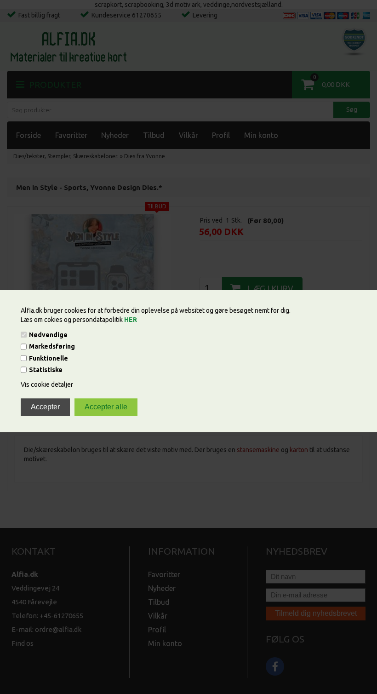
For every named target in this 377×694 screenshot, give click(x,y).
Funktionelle (48, 358)
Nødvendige (48, 334)
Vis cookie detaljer (47, 384)
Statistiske (46, 369)
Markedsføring (52, 346)
